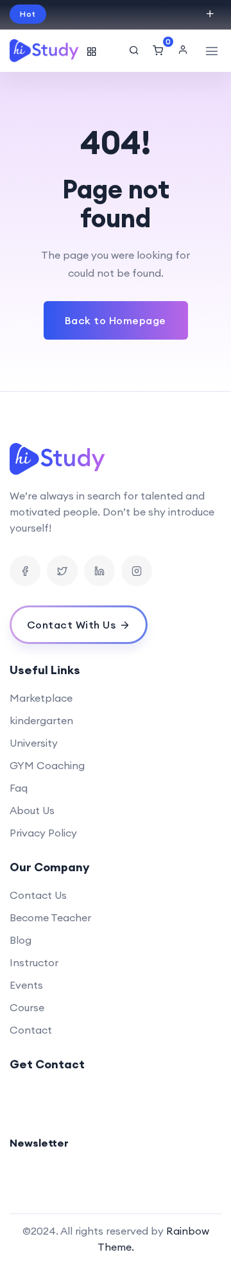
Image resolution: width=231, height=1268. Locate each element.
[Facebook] (25, 570)
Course (27, 1007)
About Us (32, 810)
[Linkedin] (99, 570)
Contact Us (38, 895)
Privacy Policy (43, 832)
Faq (19, 787)
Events (26, 984)
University (34, 742)
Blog (20, 940)
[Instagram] (136, 570)
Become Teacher (50, 917)
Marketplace (41, 697)
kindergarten (41, 720)
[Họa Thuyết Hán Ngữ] (45, 50)
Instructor (34, 962)
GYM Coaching (47, 765)
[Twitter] (62, 570)
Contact (31, 1029)
